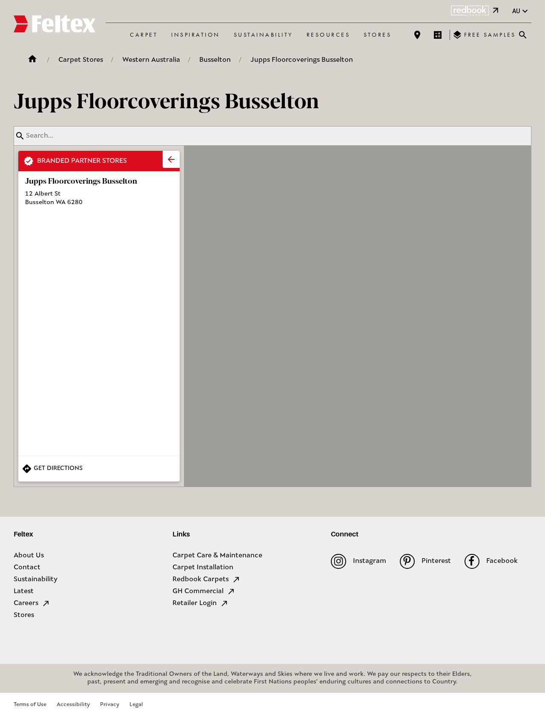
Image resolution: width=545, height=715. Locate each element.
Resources (328, 34)
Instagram (369, 561)
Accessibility (73, 704)
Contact (27, 567)
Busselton (215, 60)
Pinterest (436, 561)
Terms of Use (30, 704)
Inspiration (195, 34)
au (516, 11)
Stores (377, 34)
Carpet (144, 34)
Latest (24, 591)
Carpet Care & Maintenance (217, 555)
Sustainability (263, 34)
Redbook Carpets (200, 579)
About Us (29, 555)
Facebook (502, 561)
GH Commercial (198, 591)
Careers (26, 603)
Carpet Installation (202, 567)
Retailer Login (194, 603)
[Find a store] (417, 34)
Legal (136, 704)
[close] (171, 159)
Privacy (109, 704)
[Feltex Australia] (54, 25)
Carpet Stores (80, 60)
